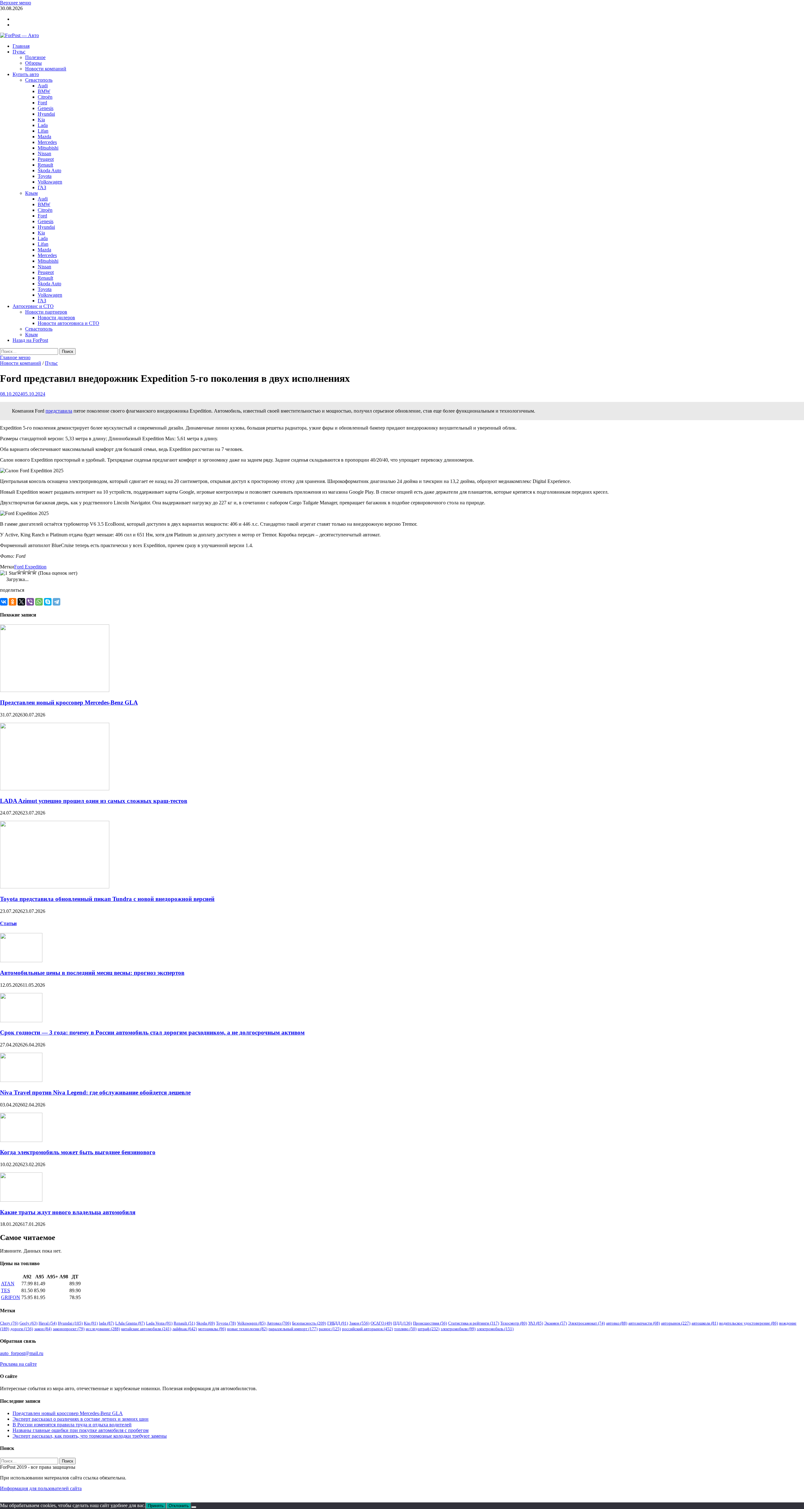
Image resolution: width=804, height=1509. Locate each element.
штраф (428, 1328)
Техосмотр (513, 1323)
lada (106, 1323)
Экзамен (555, 1323)
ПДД (402, 1323)
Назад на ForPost (30, 340)
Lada (43, 125)
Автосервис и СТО (33, 306)
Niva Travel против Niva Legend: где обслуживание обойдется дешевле (95, 1092)
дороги (21, 1328)
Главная (21, 46)
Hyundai (46, 114)
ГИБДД (337, 1323)
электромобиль (495, 1328)
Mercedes (47, 142)
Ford (42, 102)
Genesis (45, 108)
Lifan (43, 131)
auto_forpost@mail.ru (21, 1353)
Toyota (45, 176)
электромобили (458, 1328)
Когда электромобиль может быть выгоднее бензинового (77, 1152)
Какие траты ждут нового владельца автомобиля (67, 1212)
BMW (44, 91)
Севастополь (38, 80)
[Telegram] (56, 602)
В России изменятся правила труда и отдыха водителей (72, 1424)
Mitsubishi (48, 148)
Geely (28, 1323)
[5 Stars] (34, 572)
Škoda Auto (49, 170)
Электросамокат (586, 1323)
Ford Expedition (30, 566)
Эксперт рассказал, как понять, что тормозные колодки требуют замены (90, 1436)
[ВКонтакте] (4, 602)
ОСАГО (381, 1323)
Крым (31, 193)
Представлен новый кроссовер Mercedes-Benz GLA (69, 702)
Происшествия (430, 1323)
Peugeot (46, 159)
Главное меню (15, 357)
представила (59, 411)
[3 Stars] (24, 572)
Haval (48, 1323)
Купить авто (26, 74)
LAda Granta (130, 1323)
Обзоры (33, 63)
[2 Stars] (19, 572)
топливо (405, 1328)
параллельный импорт (293, 1328)
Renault (45, 164)
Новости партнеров (46, 312)
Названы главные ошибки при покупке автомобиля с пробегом (81, 1430)
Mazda (44, 136)
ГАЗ (42, 187)
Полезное (35, 57)
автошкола (705, 1323)
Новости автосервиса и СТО (68, 323)
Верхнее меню (15, 2)
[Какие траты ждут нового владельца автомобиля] (21, 1200)
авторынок (675, 1323)
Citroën (45, 97)
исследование (103, 1328)
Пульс (19, 51)
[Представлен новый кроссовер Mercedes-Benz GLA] (54, 690)
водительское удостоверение (748, 1323)
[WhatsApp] (39, 602)
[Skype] (48, 602)
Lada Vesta (159, 1323)
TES (5, 1290)
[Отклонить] (193, 1507)
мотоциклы (212, 1328)
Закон (359, 1323)
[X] (21, 602)
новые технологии (247, 1328)
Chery (9, 1323)
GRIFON (10, 1297)
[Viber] (30, 602)
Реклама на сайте (18, 1364)
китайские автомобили (146, 1328)
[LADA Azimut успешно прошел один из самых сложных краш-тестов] (54, 788)
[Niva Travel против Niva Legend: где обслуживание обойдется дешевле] (21, 1080)
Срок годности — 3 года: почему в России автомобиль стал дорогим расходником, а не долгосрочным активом (152, 1032)
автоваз (616, 1323)
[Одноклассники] (12, 602)
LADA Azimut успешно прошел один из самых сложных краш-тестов (93, 801)
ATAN (7, 1283)
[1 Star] (8, 573)
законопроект (68, 1328)
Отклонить (179, 1505)
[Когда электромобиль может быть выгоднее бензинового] (21, 1140)
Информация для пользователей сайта (41, 1488)
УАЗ (535, 1323)
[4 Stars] (29, 572)
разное (330, 1328)
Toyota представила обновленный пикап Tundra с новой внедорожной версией (107, 899)
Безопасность (309, 1323)
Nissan (44, 153)
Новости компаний (45, 68)
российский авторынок (367, 1328)
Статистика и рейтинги (473, 1323)
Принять (156, 1505)
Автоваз (279, 1323)
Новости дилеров (56, 317)
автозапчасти (644, 1323)
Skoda (205, 1323)
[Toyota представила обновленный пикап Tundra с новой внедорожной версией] (54, 886)
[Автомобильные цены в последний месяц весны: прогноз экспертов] (21, 960)
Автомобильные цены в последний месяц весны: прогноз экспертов (92, 972)
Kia (41, 119)
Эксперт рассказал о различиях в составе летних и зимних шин (81, 1419)
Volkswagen (50, 181)
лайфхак (184, 1328)
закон (43, 1328)
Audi (43, 85)
